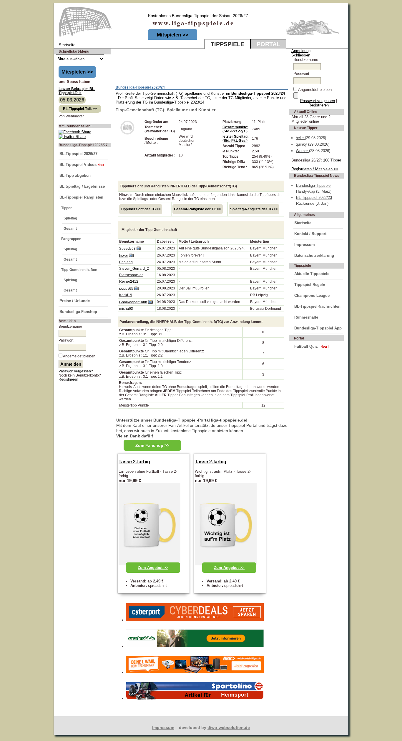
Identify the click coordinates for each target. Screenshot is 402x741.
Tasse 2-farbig (134, 461)
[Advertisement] (184, 65)
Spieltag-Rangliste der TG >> (254, 209)
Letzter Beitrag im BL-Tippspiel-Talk (77, 91)
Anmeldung (300, 51)
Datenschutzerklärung (314, 255)
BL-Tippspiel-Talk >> (80, 109)
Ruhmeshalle (306, 317)
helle (300, 138)
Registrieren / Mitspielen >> (314, 169)
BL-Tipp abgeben (75, 175)
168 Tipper (332, 160)
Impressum (304, 244)
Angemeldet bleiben (79, 356)
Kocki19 (125, 295)
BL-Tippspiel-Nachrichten (317, 306)
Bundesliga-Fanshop (78, 311)
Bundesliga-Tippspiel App (318, 328)
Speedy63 (127, 249)
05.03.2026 (72, 100)
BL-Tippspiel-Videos (78, 164)
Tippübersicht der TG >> (141, 209)
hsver (123, 256)
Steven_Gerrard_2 (134, 269)
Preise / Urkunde (74, 301)
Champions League (312, 295)
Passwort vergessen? (76, 371)
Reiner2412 (128, 281)
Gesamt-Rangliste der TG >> (197, 209)
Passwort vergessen (317, 101)
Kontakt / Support (310, 234)
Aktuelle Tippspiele (311, 274)
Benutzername (70, 326)
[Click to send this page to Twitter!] (72, 136)
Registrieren (68, 379)
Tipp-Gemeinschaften (79, 270)
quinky (302, 144)
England (126, 262)
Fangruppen (71, 239)
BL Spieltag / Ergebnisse (82, 186)
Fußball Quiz (306, 346)
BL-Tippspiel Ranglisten (81, 197)
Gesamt (70, 229)
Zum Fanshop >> (152, 445)
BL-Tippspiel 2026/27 (78, 153)
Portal (268, 44)
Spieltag (70, 218)
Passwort (66, 340)
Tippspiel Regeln (309, 284)
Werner (302, 151)
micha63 (126, 309)
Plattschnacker (131, 275)
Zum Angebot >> (153, 567)
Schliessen (300, 55)
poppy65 (126, 289)
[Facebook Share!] (75, 132)
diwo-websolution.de (228, 727)
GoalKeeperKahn (133, 302)
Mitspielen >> (172, 35)
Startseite (302, 223)
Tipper (66, 208)
